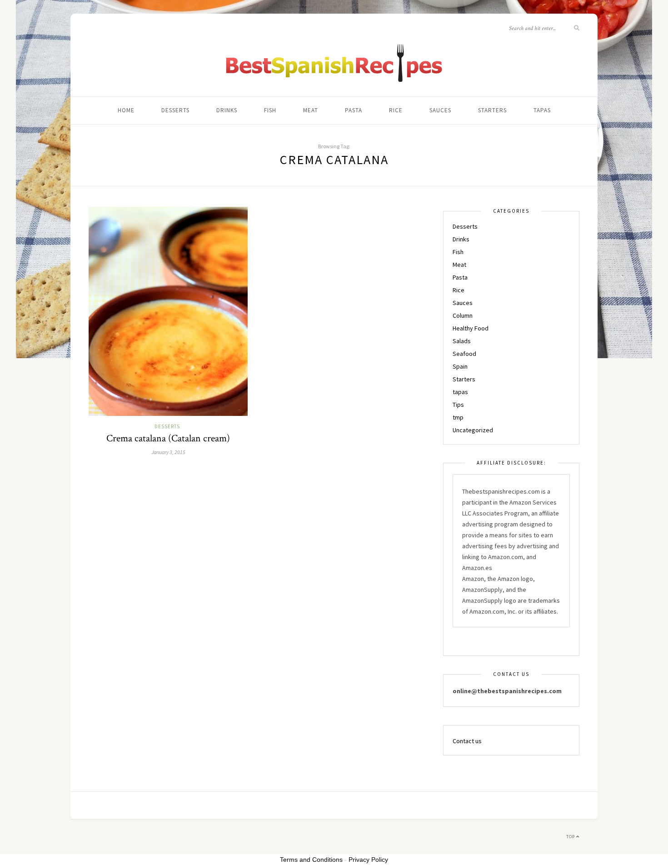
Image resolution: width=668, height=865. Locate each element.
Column (463, 315)
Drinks (226, 110)
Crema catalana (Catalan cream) (168, 438)
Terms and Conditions (311, 859)
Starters (492, 110)
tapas (542, 110)
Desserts (175, 110)
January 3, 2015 (168, 452)
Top (571, 837)
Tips (458, 404)
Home (126, 110)
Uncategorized (473, 430)
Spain (460, 366)
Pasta (353, 110)
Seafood (464, 354)
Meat (310, 110)
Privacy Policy (368, 859)
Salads (462, 341)
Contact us (467, 741)
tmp (458, 417)
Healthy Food (471, 328)
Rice (396, 110)
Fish (270, 110)
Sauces (440, 110)
